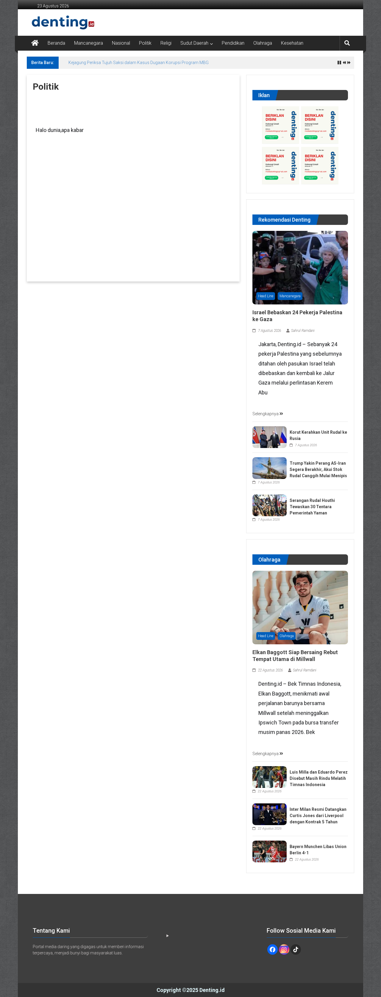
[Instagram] (284, 949)
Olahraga (262, 43)
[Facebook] (272, 949)
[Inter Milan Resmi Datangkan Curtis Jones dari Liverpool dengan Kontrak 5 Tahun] (269, 813)
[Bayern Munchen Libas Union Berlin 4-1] (269, 851)
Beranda (56, 43)
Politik (145, 43)
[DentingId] (50, 22)
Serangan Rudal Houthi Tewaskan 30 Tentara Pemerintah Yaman (312, 506)
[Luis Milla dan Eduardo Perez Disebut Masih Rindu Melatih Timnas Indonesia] (269, 776)
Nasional (121, 43)
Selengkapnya (265, 413)
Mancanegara (88, 43)
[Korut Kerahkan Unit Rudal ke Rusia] (269, 436)
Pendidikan (233, 43)
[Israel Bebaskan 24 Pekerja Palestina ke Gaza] (300, 267)
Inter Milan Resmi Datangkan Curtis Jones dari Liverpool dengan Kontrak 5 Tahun (318, 815)
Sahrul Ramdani (303, 331)
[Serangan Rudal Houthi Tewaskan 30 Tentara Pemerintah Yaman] (269, 505)
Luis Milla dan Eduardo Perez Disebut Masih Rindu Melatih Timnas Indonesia (319, 778)
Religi (165, 43)
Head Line (265, 296)
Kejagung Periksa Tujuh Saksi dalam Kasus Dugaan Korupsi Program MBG (138, 62)
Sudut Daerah (194, 43)
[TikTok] (296, 949)
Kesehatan (292, 43)
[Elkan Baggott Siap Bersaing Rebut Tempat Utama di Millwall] (300, 607)
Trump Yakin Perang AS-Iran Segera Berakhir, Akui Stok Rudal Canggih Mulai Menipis (318, 469)
